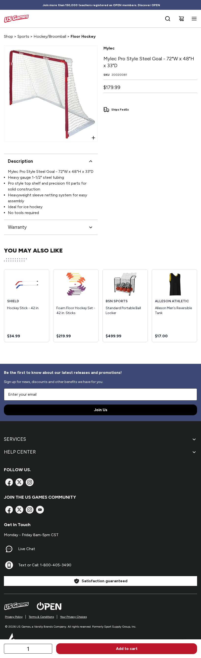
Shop (8, 36)
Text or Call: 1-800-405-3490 (44, 565)
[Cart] (181, 19)
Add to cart (127, 648)
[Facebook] (9, 482)
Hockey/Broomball (50, 36)
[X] (19, 482)
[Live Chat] (9, 549)
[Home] (16, 19)
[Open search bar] (168, 19)
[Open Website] (49, 606)
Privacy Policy (14, 617)
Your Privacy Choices (73, 617)
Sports (23, 36)
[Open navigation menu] (193, 19)
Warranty (17, 227)
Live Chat (26, 548)
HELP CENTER (20, 452)
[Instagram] (30, 482)
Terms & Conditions (41, 617)
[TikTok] (40, 510)
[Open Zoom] (93, 138)
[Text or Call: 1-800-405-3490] (9, 565)
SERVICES (15, 439)
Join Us (100, 409)
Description (20, 161)
